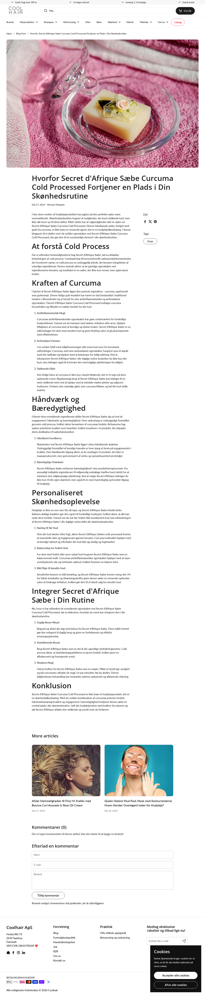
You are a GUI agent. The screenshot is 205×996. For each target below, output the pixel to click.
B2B (55, 951)
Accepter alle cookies (175, 975)
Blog (55, 933)
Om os (57, 956)
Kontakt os (59, 960)
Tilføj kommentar (48, 895)
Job (55, 946)
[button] (185, 11)
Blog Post (21, 33)
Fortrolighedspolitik (64, 937)
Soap (150, 241)
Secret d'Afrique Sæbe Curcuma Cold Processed (58, 225)
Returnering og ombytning (115, 937)
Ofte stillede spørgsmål (113, 933)
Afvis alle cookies (176, 985)
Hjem (9, 33)
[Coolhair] (16, 11)
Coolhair (52, 990)
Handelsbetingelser (64, 942)
